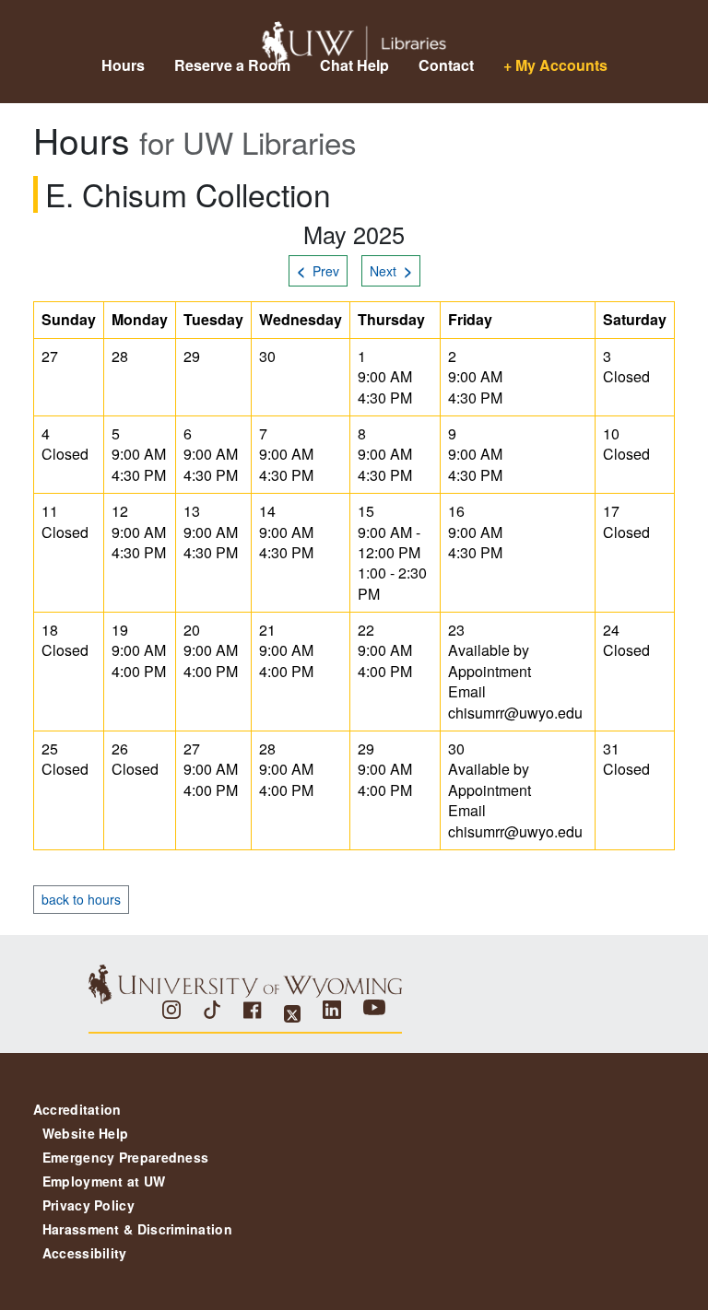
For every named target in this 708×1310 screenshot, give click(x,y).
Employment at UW (104, 1181)
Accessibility (84, 1253)
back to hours (81, 899)
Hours (123, 65)
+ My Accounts (555, 65)
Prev (318, 270)
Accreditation (77, 1109)
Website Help (85, 1133)
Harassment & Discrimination (137, 1229)
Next (391, 270)
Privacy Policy (88, 1205)
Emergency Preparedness (125, 1157)
